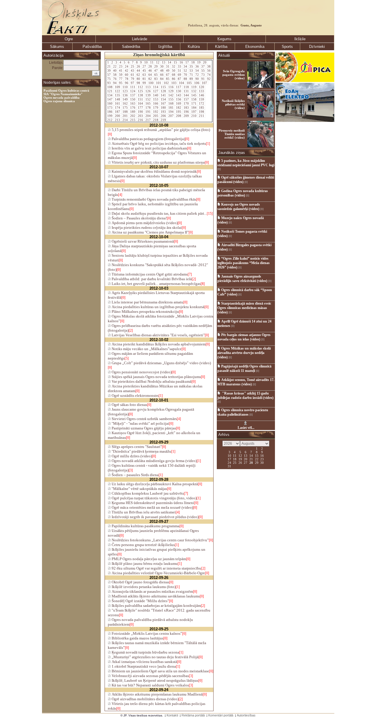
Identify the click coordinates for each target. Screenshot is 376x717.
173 (109, 107)
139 (148, 95)
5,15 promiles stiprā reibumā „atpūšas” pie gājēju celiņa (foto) (160, 129)
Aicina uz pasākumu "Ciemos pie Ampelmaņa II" (150, 232)
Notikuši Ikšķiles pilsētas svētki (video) (233, 104)
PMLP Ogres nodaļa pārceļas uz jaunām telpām (148, 559)
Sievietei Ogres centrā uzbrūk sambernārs (144, 419)
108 (109, 87)
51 (179, 70)
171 (193, 103)
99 (144, 83)
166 (155, 103)
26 (138, 66)
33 (179, 66)
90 (197, 78)
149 (125, 99)
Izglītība (165, 46)
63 (144, 74)
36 (197, 66)
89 (191, 78)
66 (161, 74)
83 (156, 78)
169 (178, 103)
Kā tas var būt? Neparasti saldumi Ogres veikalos (150, 685)
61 (132, 74)
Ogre (69, 39)
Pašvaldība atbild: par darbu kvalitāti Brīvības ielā (151, 279)
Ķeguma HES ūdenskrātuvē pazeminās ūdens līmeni (152, 503)
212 (109, 120)
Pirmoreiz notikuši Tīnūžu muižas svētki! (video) (232, 134)
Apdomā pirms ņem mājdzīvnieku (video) (144, 223)
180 (163, 107)
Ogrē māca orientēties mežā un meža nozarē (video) (152, 507)
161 (117, 103)
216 (140, 120)
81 (144, 78)
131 (186, 91)
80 (138, 78)
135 (117, 95)
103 (173, 83)
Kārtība (221, 46)
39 (109, 70)
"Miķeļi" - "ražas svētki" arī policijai (140, 423)
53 (191, 70)
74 (209, 74)
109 (117, 87)
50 (173, 70)
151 (140, 99)
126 (148, 91)
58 (115, 74)
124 (132, 91)
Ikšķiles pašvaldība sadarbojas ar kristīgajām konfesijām (156, 605)
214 (125, 120)
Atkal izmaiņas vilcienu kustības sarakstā (144, 661)
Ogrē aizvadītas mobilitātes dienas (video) (145, 699)
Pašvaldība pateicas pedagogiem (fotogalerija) (148, 139)
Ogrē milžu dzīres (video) (131, 456)
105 (189, 83)
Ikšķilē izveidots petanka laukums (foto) (143, 587)
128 (163, 91)
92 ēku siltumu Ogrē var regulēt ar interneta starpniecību (156, 568)
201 (125, 115)
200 (117, 115)
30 (161, 66)
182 (178, 107)
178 (148, 107)
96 (126, 83)
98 (138, 83)
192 (155, 111)
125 (140, 91)
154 (163, 99)
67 (167, 74)
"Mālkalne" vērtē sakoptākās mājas (139, 488)
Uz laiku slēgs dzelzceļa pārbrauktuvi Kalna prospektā (154, 484)
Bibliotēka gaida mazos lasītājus (137, 638)
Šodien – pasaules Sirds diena (135, 475)
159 (201, 99)
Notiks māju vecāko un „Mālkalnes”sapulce (146, 349)
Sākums (57, 46)
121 (109, 91)
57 (109, 74)
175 (125, 107)
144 (186, 95)
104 (181, 83)
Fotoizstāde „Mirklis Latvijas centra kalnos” (146, 633)
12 (157, 62)
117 (178, 87)
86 (173, 78)
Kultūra (194, 46)
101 (158, 83)
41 (120, 70)
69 (179, 74)
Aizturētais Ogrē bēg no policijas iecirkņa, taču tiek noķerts (158, 143)
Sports (287, 46)
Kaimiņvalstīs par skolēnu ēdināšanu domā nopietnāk (154, 171)
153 (155, 99)
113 (148, 87)
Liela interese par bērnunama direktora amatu (147, 302)
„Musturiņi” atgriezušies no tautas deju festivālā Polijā (155, 657)
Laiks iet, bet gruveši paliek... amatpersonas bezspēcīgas (156, 283)
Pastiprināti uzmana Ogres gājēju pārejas (143, 428)
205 (155, 115)
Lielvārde (139, 39)
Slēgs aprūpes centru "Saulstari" (136, 446)
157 (186, 99)
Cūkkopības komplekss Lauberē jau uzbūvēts (147, 493)
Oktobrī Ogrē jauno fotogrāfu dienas (140, 582)
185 (201, 107)
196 (186, 111)
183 (186, 107)
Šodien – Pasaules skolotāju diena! (139, 218)
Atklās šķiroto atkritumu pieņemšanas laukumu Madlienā (157, 694)
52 (185, 70)
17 (187, 62)
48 (161, 70)
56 (209, 70)
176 (132, 107)
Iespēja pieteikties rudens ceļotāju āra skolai (146, 227)
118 (186, 87)
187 (117, 111)
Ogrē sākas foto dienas (129, 404)
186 (109, 111)
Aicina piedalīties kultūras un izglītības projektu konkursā (157, 307)
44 (138, 70)
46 (150, 70)
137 (132, 95)
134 (109, 95)
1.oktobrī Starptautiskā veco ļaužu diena (143, 666)
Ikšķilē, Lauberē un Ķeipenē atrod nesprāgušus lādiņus (154, 680)
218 (155, 120)
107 (204, 83)
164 (140, 103)
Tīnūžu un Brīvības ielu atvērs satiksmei (143, 512)
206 (163, 115)
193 (163, 111)
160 (109, 103)
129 (170, 91)
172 (201, 103)
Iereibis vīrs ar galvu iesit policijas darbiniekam (149, 148)
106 (196, 83)
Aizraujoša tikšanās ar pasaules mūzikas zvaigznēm (152, 591)
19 (199, 62)
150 (132, 99)
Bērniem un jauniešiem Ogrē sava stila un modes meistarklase (160, 671)
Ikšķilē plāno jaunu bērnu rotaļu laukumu (144, 563)
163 (132, 103)
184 (193, 107)
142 (170, 95)
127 (155, 91)
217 (148, 120)
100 (151, 83)
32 (173, 66)
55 (203, 70)
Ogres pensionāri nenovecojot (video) (141, 372)
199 (109, 115)
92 (209, 78)
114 (155, 87)
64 (150, 74)
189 (132, 111)
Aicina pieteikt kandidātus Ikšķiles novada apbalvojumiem (158, 344)
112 (140, 87)
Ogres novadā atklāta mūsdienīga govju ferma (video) (154, 461)
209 (186, 115)
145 (193, 95)
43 (132, 70)
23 (120, 66)
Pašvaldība (92, 46)
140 (155, 95)
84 (161, 78)
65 (156, 74)
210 (193, 115)
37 (203, 66)
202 (132, 115)
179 (155, 107)
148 (117, 99)
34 (185, 66)
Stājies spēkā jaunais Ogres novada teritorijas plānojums (156, 377)
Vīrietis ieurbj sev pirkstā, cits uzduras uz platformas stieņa (158, 162)
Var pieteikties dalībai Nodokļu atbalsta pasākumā (151, 381)
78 (126, 78)
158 (193, 99)
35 (191, 66)
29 (156, 66)
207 (170, 115)
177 (140, 107)
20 (204, 62)
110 (125, 87)
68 (173, 74)
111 (132, 87)
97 (132, 83)
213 (117, 120)
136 (125, 95)
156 (178, 99)
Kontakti (172, 715)
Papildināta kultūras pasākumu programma (145, 526)
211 (201, 115)
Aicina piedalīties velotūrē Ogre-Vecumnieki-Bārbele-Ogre (158, 573)
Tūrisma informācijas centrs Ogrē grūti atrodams (149, 274)
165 (148, 103)
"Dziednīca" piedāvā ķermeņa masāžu (141, 451)
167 (163, 103)
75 (109, 78)
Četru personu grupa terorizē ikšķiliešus (143, 545)
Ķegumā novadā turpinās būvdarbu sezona (145, 652)
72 (197, 74)
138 (140, 95)
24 (126, 66)
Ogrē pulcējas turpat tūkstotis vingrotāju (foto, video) (154, 498)
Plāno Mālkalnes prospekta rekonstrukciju (145, 311)
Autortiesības (246, 715)
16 (181, 62)
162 (125, 103)
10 (146, 62)
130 (178, 91)
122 (117, 91)
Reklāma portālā (193, 715)
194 (170, 111)
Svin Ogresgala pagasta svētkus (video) (233, 74)
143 (178, 95)
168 (170, 103)
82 (150, 78)
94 (115, 83)
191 (148, 111)
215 (132, 120)
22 (115, 66)
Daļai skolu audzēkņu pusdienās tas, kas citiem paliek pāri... (159, 213)
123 (125, 91)
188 (125, 111)
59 (120, 74)
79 (132, 78)
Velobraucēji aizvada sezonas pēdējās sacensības (150, 676)
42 (126, 70)
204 (148, 115)
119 (193, 87)
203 (140, 115)
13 (163, 62)
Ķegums (224, 39)
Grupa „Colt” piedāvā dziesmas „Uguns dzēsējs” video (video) (161, 363)
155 (170, 99)
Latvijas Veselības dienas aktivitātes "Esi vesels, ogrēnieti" (158, 335)
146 (201, 95)
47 (156, 70)
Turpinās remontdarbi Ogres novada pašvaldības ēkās (153, 199)
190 (140, 111)
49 (167, 70)
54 (197, 70)
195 (178, 111)
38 (209, 66)
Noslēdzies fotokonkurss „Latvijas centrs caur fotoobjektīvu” (160, 540)
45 (144, 70)
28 (150, 66)
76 (115, 78)
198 (201, 111)
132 (193, 91)
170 (186, 103)
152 (148, 99)
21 (109, 66)
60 (126, 74)
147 (109, 99)
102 (166, 83)
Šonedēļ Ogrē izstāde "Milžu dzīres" (140, 601)
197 (193, 111)
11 (152, 62)
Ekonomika (254, 46)
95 (120, 83)
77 (120, 78)
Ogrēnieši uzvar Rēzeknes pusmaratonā (142, 241)
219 (163, 120)
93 (109, 83)
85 (167, 78)
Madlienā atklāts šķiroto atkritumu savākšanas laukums (155, 596)
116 (170, 87)
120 (201, 87)
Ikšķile (300, 39)
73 (203, 74)
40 (115, 70)
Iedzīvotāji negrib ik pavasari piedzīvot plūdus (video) (155, 517)
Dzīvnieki (317, 46)
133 (201, 91)
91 (203, 78)
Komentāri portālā (220, 715)
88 (185, 78)
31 (167, 66)
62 (138, 74)
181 (170, 107)
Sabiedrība (131, 46)
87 (179, 78)
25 (132, 66)
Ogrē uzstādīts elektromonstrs (135, 395)
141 (163, 95)
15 (175, 62)
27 (144, 66)
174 (117, 107)
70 (185, 74)
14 (169, 62)
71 (191, 74)
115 (163, 87)
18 (193, 62)
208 (178, 115)
